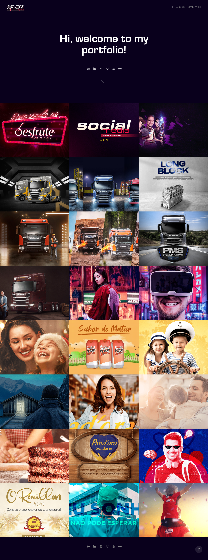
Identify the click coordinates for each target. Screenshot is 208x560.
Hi (172, 7)
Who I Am (180, 7)
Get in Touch (194, 7)
